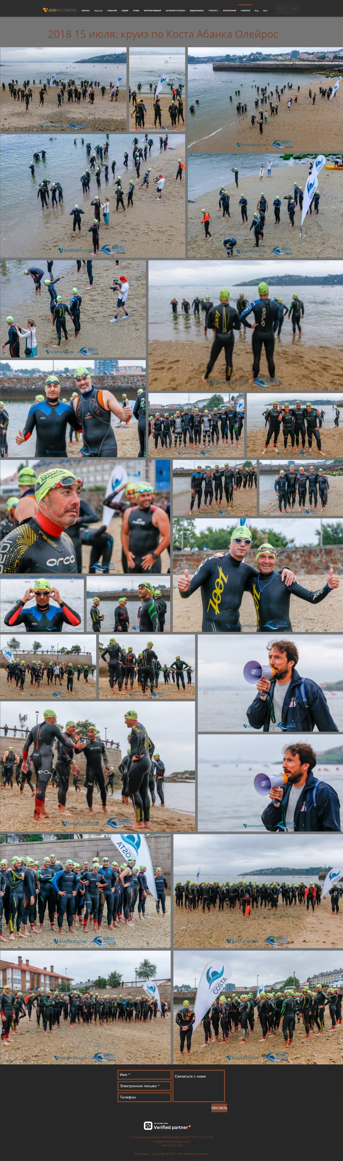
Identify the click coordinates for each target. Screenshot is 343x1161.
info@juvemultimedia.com (171, 1141)
